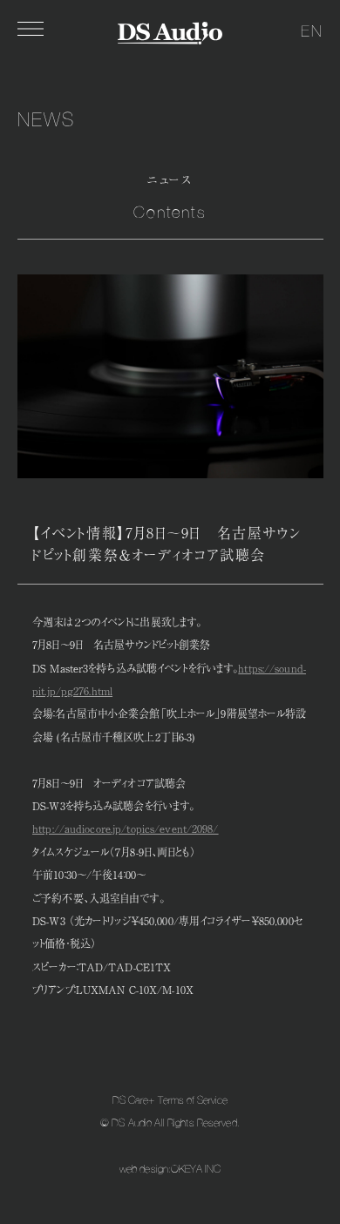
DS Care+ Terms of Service (170, 1100)
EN (312, 31)
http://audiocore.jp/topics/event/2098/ (125, 828)
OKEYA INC (196, 1169)
